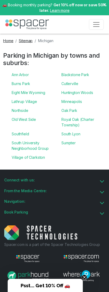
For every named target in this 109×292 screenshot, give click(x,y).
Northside (20, 110)
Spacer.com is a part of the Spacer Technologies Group (52, 244)
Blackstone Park (75, 74)
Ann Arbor (20, 74)
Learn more (60, 10)
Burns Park (21, 83)
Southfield (20, 134)
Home (8, 40)
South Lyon (70, 134)
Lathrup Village (24, 101)
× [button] (104, 4)
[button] (45, 285)
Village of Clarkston (28, 157)
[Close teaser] (84, 277)
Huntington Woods (77, 92)
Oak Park (69, 110)
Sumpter (68, 143)
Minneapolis (71, 101)
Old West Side (24, 119)
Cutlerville (69, 83)
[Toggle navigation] (96, 24)
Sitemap (26, 40)
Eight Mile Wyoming (28, 92)
